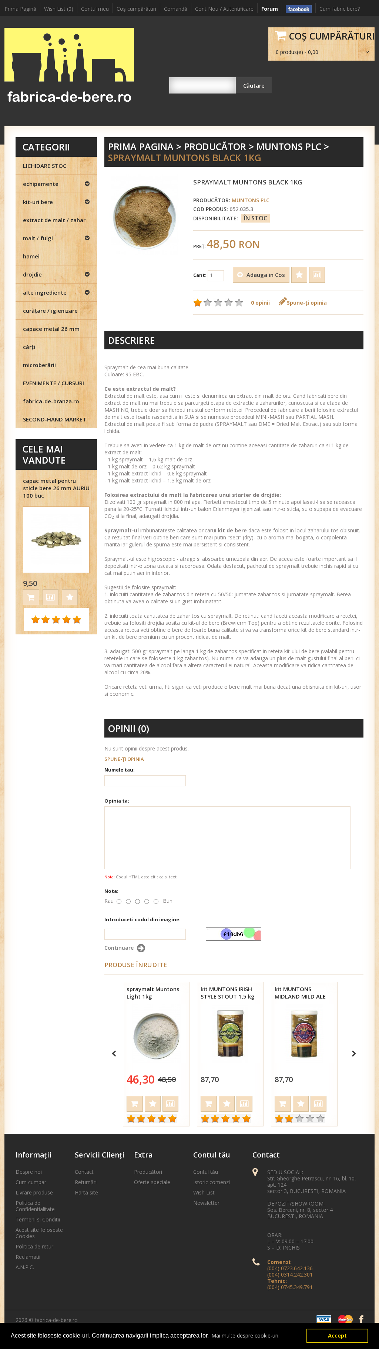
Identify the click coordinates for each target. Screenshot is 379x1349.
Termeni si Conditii (38, 1219)
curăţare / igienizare (50, 310)
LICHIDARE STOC (44, 165)
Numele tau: (119, 769)
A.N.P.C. (25, 1267)
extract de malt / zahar (54, 220)
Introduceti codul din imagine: (142, 919)
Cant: (200, 275)
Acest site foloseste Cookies (39, 1233)
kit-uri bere (38, 202)
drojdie (32, 274)
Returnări (86, 1182)
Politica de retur (34, 1246)
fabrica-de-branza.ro (51, 401)
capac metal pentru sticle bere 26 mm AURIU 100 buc (56, 488)
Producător (215, 146)
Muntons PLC (288, 146)
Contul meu (95, 8)
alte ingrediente (45, 292)
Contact (84, 1171)
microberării (39, 365)
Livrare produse (34, 1192)
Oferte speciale (152, 1182)
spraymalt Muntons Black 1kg (184, 157)
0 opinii (260, 302)
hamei (31, 256)
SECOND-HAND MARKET (54, 419)
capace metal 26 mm (51, 328)
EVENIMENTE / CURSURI (53, 383)
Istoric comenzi (211, 1182)
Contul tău (205, 1171)
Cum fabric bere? (339, 8)
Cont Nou (206, 8)
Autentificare (238, 8)
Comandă (175, 8)
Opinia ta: (116, 800)
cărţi (29, 346)
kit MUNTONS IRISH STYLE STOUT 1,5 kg (228, 992)
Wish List (204, 1192)
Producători (148, 1171)
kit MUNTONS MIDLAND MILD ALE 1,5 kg (300, 996)
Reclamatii (28, 1256)
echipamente (40, 183)
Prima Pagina (141, 146)
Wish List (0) (58, 8)
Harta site (86, 1192)
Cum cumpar (31, 1182)
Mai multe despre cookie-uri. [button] (245, 1335)
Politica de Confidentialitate (35, 1206)
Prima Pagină (20, 8)
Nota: (111, 891)
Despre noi (29, 1171)
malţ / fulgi (38, 238)
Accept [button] (337, 1335)
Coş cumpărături (136, 8)
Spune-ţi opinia (307, 302)
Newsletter (206, 1202)
